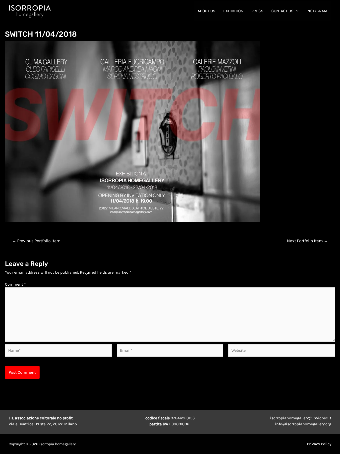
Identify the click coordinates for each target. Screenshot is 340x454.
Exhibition (233, 10)
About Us (206, 10)
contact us (282, 10)
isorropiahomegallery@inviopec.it (300, 418)
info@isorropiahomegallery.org (303, 424)
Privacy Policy (319, 444)
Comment (15, 284)
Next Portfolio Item (307, 241)
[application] (295, 11)
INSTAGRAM (316, 10)
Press (257, 10)
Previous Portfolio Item (36, 241)
